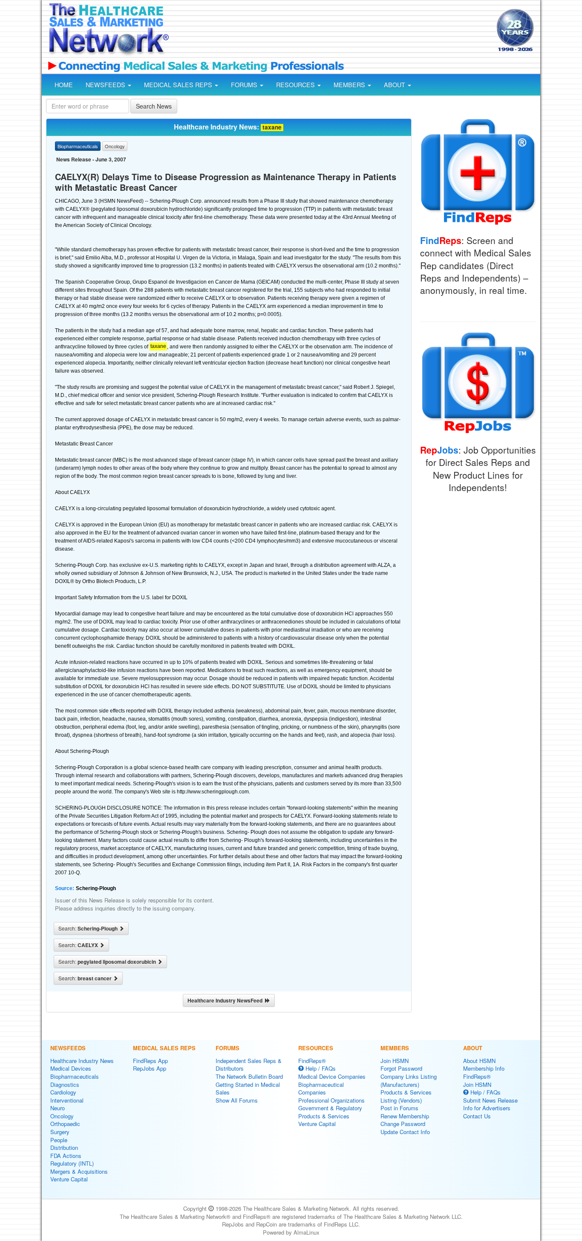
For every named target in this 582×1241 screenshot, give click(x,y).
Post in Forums (399, 1108)
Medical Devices (70, 1068)
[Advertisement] (332, 31)
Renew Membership (404, 1116)
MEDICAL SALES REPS (179, 84)
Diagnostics (64, 1084)
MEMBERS (350, 84)
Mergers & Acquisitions (79, 1171)
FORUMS (245, 84)
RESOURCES (296, 84)
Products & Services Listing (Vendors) (406, 1096)
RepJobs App (149, 1068)
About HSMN (479, 1061)
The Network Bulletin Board (249, 1076)
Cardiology (63, 1092)
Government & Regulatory (330, 1108)
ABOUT (395, 84)
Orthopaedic (65, 1124)
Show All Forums (237, 1100)
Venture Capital (69, 1179)
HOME (64, 84)
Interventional (67, 1100)
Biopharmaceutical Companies (321, 1088)
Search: (88, 928)
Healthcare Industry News (82, 1061)
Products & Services (323, 1116)
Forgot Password (401, 1068)
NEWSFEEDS (106, 84)
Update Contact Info (405, 1132)
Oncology (62, 1116)
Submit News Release (490, 1100)
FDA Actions (65, 1156)
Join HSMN (394, 1061)
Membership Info (483, 1068)
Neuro (57, 1108)
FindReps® (312, 1061)
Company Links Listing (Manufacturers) (408, 1080)
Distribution (64, 1147)
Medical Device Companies (332, 1076)
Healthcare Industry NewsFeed (226, 1000)
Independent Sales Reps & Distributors (249, 1065)
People (58, 1140)
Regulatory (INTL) (72, 1163)
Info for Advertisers (486, 1108)
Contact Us (477, 1116)
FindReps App (150, 1061)
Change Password (402, 1124)
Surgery (59, 1132)
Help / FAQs (320, 1068)
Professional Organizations (331, 1100)
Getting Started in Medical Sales (248, 1088)
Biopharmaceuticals (74, 1076)
